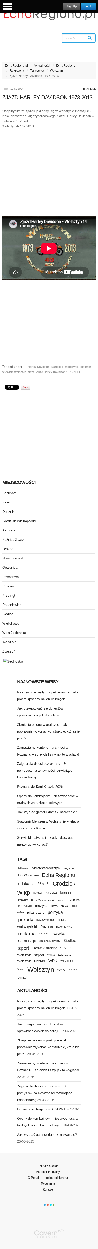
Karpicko (57, 366)
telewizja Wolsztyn (14, 372)
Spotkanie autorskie (44, 948)
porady (25, 919)
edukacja (26, 883)
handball (37, 892)
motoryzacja (25, 905)
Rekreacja (17, 70)
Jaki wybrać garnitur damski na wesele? (47, 812)
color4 (53, 1205)
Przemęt (8, 595)
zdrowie (23, 977)
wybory (61, 969)
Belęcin (7, 502)
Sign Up (72, 6)
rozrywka (58, 933)
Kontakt (48, 1189)
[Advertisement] (49, 172)
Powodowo (10, 577)
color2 (48, 1205)
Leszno (7, 549)
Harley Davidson (38, 366)
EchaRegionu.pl (16, 65)
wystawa (74, 969)
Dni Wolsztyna (28, 875)
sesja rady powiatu (49, 940)
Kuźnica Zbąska (14, 539)
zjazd (31, 372)
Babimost (9, 493)
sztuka (51, 955)
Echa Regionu (58, 875)
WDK (52, 961)
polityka (55, 912)
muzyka (41, 906)
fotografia (43, 883)
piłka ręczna (35, 912)
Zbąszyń (8, 651)
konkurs (23, 900)
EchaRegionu (65, 65)
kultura (75, 900)
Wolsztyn (56, 70)
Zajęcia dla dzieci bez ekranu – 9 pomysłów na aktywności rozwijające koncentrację (44, 770)
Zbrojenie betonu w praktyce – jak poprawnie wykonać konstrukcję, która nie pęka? (48, 731)
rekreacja (44, 933)
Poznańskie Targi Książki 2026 (40, 786)
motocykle (72, 366)
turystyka (39, 961)
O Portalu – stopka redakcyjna (48, 1177)
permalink (89, 88)
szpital (39, 955)
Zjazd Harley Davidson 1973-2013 (58, 372)
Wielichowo (10, 623)
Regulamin (48, 1183)
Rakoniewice (11, 605)
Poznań (8, 586)
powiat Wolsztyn (45, 919)
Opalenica (9, 567)
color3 (51, 1205)
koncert (66, 892)
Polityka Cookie (48, 1166)
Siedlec (7, 614)
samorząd (27, 941)
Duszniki (8, 511)
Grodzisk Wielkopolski (19, 521)
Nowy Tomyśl (12, 558)
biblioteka (23, 868)
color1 (45, 1205)
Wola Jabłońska (14, 633)
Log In (88, 6)
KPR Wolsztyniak (42, 900)
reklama (27, 933)
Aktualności (42, 65)
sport (23, 948)
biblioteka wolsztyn (46, 868)
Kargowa (8, 530)
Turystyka (37, 70)
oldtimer (85, 366)
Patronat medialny (48, 1172)
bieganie (68, 868)
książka (62, 900)
